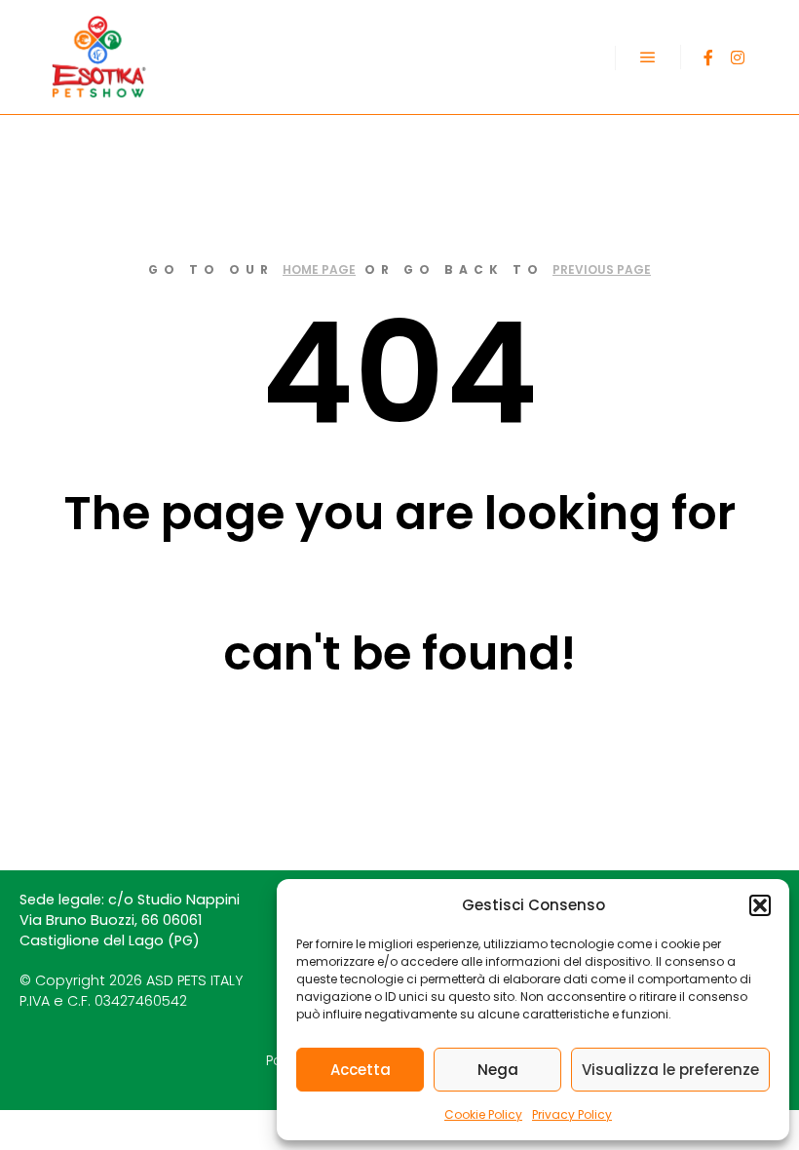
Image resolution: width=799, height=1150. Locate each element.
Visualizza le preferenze (670, 1069)
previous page (601, 269)
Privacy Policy (572, 1114)
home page (319, 269)
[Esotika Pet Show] (97, 57)
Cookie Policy (483, 1114)
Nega (497, 1069)
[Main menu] (648, 57)
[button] (760, 905)
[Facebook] (708, 57)
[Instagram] (737, 57)
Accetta (360, 1069)
